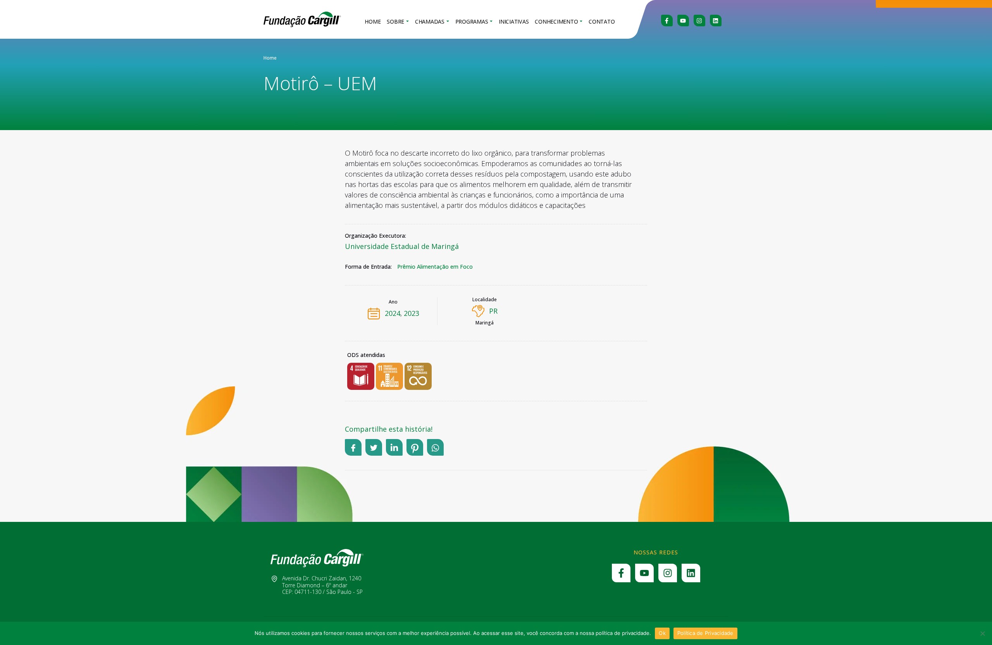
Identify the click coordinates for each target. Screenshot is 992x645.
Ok (662, 633)
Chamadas (429, 21)
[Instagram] (699, 20)
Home (373, 21)
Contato (602, 21)
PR (493, 311)
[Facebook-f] (667, 20)
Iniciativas (514, 21)
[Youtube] (683, 20)
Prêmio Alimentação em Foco (435, 266)
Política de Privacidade (705, 633)
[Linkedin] (716, 20)
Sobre (395, 21)
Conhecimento (556, 21)
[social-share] (353, 447)
